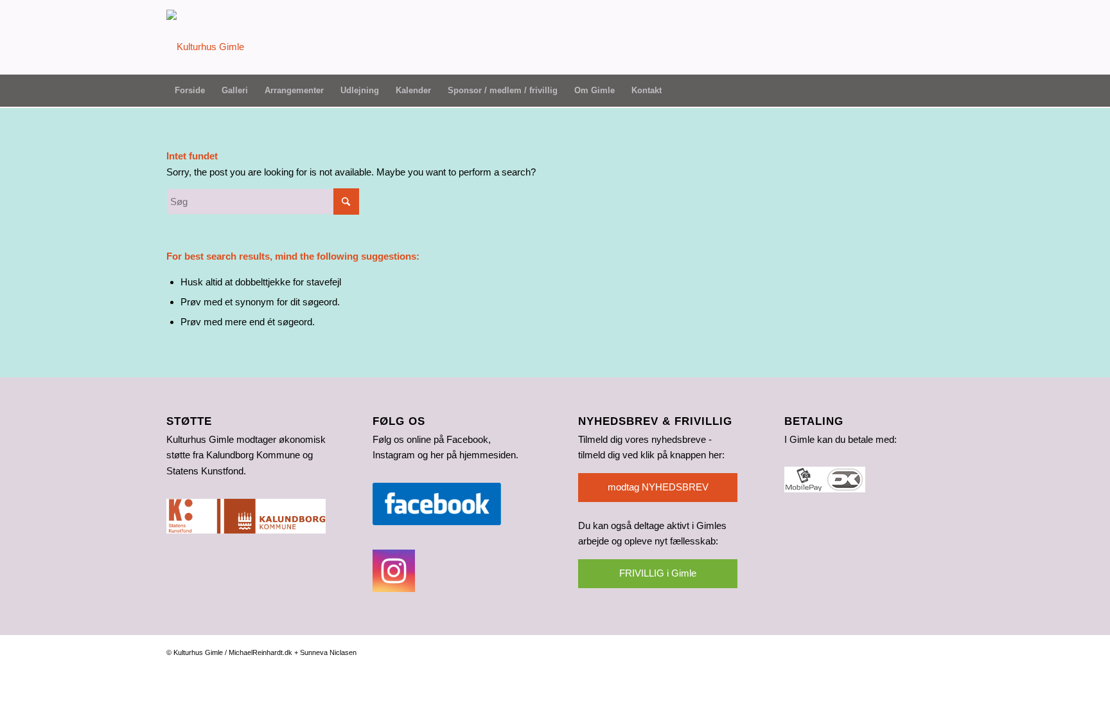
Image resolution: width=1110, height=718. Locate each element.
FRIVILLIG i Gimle (657, 573)
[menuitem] (189, 91)
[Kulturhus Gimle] (205, 37)
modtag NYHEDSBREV (658, 486)
